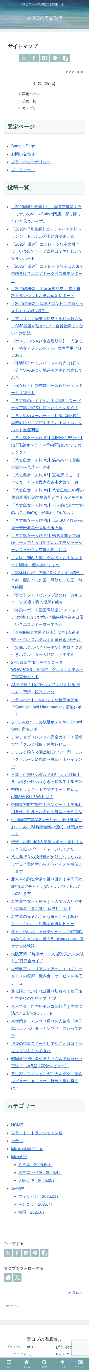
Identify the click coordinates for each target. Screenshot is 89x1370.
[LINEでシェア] (55, 58)
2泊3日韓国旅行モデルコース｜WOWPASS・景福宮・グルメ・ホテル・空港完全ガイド (47, 669)
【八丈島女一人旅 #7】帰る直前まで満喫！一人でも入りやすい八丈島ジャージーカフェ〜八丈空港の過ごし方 (46, 543)
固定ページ (31, 94)
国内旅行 (19, 1157)
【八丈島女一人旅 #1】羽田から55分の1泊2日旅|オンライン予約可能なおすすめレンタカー (47, 445)
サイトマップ (65, 1354)
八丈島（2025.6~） (35, 1165)
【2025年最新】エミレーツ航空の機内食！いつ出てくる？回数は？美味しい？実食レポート (46, 251)
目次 (38, 83)
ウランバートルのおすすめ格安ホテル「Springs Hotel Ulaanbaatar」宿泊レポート (46, 707)
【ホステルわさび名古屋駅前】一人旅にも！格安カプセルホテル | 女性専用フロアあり (46, 348)
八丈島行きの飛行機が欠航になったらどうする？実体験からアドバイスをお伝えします (46, 864)
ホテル (17, 1141)
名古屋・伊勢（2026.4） (40, 1172)
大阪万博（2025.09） (37, 1180)
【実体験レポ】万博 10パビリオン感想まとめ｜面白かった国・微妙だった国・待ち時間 (47, 580)
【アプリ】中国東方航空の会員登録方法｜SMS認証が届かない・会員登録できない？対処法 (47, 326)
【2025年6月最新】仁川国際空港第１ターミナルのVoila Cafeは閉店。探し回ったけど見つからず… (46, 214)
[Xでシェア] (24, 58)
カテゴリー (31, 108)
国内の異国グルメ (27, 1149)
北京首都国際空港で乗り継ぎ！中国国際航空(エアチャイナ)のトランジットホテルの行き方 (46, 886)
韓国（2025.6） (32, 1212)
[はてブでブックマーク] (44, 58)
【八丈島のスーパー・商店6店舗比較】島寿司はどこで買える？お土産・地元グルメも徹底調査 (46, 423)
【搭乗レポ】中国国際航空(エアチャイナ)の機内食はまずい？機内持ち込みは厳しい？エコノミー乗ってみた (47, 617)
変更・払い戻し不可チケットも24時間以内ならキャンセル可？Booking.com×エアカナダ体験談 (47, 939)
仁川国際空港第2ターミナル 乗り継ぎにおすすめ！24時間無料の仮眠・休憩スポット (47, 827)
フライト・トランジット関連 (37, 1133)
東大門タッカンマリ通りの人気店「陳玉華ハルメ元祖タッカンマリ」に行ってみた (46, 1028)
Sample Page (23, 146)
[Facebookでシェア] (34, 58)
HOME (17, 1125)
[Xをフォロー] (17, 1277)
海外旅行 (19, 1188)
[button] (65, 58)
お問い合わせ (23, 154)
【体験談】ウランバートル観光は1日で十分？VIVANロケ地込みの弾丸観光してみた (46, 370)
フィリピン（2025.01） (39, 1196)
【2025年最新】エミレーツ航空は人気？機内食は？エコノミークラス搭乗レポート (47, 273)
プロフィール (23, 170)
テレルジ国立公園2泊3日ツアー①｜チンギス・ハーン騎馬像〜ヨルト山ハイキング (47, 759)
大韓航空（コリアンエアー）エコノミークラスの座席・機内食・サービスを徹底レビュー (46, 976)
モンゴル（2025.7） (36, 1204)
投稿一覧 (29, 101)
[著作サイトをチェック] (8, 1277)
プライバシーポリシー (31, 162)
